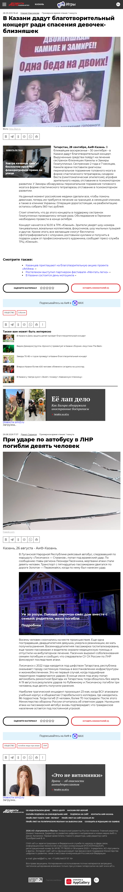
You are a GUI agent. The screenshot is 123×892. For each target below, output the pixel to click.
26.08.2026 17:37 (10, 434)
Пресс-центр (58, 810)
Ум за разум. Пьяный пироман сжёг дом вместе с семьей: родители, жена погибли (64, 616)
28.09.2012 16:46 (10, 13)
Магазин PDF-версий (77, 810)
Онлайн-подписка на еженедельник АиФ (47, 814)
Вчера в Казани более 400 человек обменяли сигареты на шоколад (50, 366)
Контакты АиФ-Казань (102, 814)
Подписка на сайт (79, 814)
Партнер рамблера (53, 880)
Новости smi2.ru (13, 422)
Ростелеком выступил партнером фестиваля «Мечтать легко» (67, 272)
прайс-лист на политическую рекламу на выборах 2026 (54, 822)
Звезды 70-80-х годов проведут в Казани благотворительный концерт (52, 356)
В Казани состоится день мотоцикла (50, 275)
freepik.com (9, 532)
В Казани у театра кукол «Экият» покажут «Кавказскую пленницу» (49, 377)
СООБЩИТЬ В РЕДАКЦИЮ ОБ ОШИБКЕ (102, 822)
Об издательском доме (38, 810)
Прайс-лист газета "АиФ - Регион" (42, 818)
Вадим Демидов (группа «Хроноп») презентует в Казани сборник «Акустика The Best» (59, 346)
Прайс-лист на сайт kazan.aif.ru (78, 818)
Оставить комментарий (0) (96, 288)
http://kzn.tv (15, 129)
